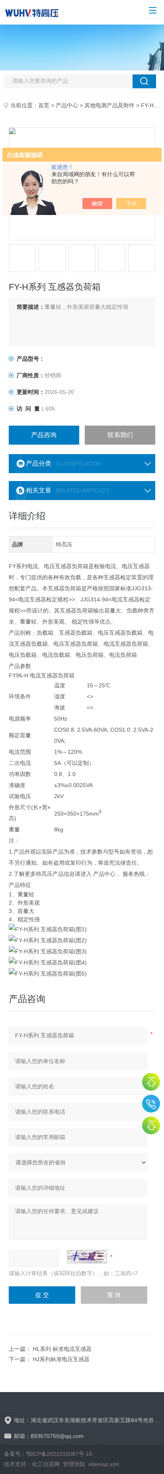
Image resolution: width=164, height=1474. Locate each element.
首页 (43, 105)
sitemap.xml (103, 1464)
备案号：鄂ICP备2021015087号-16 (48, 1454)
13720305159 (151, 1104)
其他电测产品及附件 (109, 105)
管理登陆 (74, 1464)
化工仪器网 (46, 1464)
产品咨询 (44, 435)
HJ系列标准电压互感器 (61, 1359)
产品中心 (67, 105)
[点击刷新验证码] (87, 1256)
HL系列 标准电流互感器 (62, 1349)
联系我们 (120, 435)
